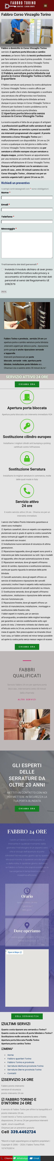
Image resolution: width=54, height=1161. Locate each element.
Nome (5, 192)
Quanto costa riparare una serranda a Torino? (23, 1029)
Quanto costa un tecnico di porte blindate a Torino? (26, 1033)
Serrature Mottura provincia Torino (25, 1066)
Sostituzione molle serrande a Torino (19, 1036)
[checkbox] (2, 269)
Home (10, 1055)
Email (5, 204)
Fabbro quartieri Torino (19, 1058)
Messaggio (9, 228)
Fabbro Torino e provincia (20, 1062)
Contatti (11, 1073)
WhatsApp (20, 1158)
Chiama (6, 1158)
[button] (45, 6)
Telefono (7, 216)
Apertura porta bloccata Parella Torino (20, 1040)
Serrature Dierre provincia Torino (24, 1069)
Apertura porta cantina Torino (16, 1043)
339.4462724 (23, 1132)
